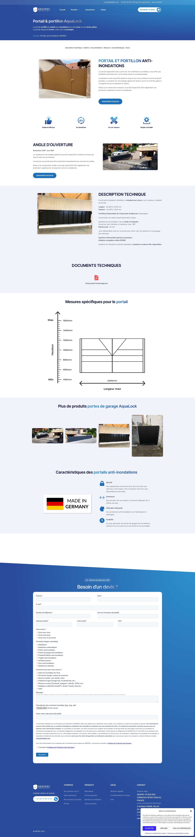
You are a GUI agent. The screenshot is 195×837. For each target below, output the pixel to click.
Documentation (96, 48)
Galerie (86, 48)
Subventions (90, 10)
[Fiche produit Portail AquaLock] (96, 277)
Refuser (163, 828)
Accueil (62, 10)
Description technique (73, 48)
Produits (74, 10)
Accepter (149, 828)
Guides (103, 10)
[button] (191, 811)
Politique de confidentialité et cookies (155, 833)
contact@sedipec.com (112, 2)
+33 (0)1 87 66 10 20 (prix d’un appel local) (135, 2)
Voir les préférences (182, 828)
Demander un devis (110, 101)
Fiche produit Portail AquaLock (96, 283)
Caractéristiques (118, 48)
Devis (128, 48)
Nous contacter (157, 2)
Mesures (107, 48)
